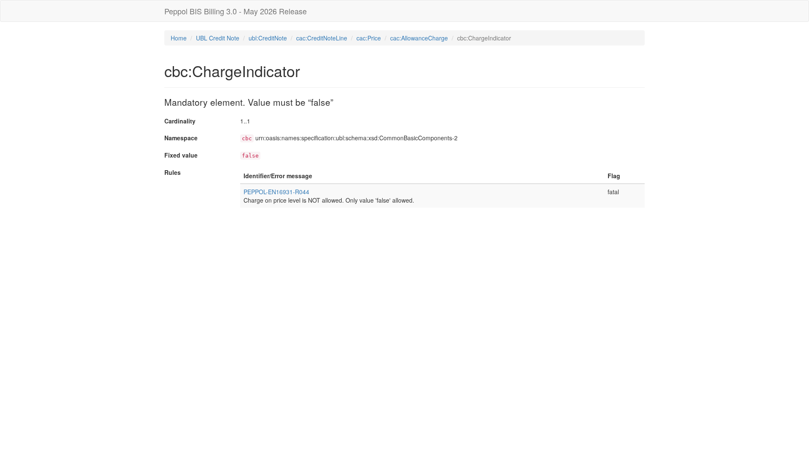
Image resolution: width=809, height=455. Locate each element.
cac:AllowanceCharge (419, 38)
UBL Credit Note (217, 38)
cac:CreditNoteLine (321, 38)
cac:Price (368, 38)
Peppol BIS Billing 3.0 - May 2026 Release (235, 10)
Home (179, 38)
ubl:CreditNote (268, 38)
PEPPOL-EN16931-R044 (276, 191)
